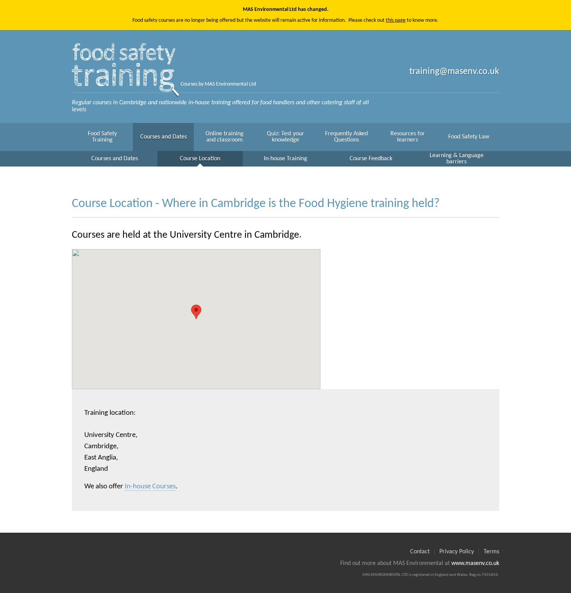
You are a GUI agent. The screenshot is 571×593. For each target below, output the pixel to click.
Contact (420, 552)
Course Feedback (371, 159)
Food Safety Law (468, 137)
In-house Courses (150, 486)
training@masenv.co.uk (454, 71)
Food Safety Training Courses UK (126, 68)
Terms (491, 552)
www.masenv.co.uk (475, 563)
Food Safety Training (102, 137)
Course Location (200, 159)
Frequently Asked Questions (346, 137)
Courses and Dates (163, 137)
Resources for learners (407, 137)
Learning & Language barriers (457, 159)
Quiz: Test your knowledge (285, 137)
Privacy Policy (456, 552)
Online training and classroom (224, 137)
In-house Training (285, 159)
